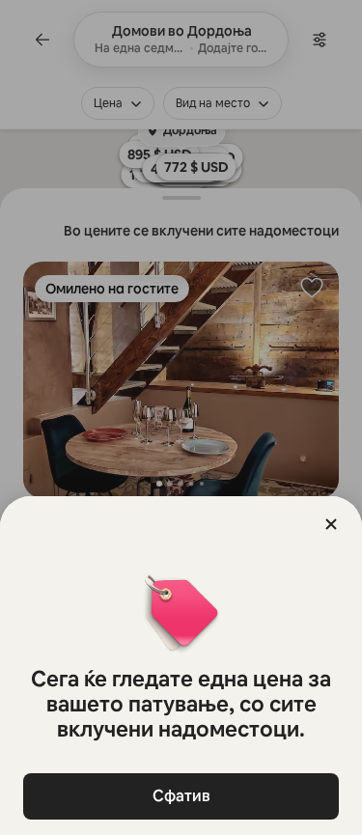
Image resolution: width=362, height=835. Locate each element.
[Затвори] (331, 524)
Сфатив (181, 796)
